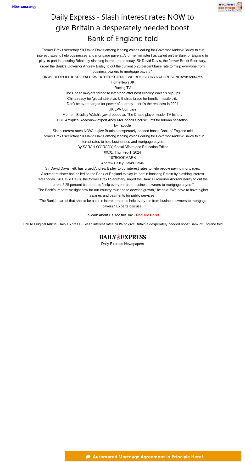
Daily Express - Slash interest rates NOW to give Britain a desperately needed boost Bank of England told (140, 224)
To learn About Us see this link (109, 215)
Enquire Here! (147, 215)
